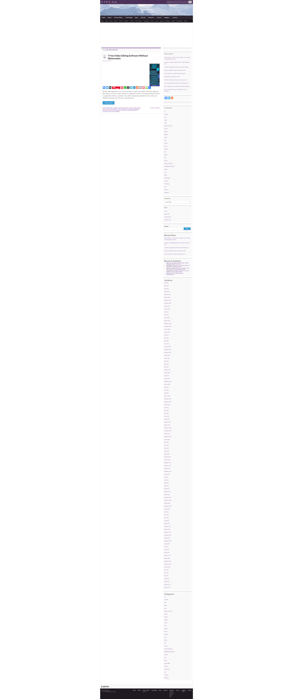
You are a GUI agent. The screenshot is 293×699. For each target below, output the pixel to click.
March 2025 (166, 317)
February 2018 (167, 457)
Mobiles (166, 169)
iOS (165, 152)
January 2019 (167, 425)
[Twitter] (107, 2)
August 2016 (167, 509)
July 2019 (166, 407)
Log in (165, 211)
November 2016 (167, 500)
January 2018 (167, 459)
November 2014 (167, 564)
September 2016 (167, 506)
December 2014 (167, 561)
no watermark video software (119, 110)
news (165, 172)
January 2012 (167, 587)
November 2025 (167, 303)
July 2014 (166, 570)
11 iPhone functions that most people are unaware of (175, 80)
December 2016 (167, 497)
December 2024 (167, 323)
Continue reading (108, 103)
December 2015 (167, 532)
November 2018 (167, 430)
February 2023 (167, 370)
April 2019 (166, 416)
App (165, 117)
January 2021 (167, 378)
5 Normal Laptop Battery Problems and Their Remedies (176, 67)
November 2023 (167, 352)
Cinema (166, 128)
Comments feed (167, 217)
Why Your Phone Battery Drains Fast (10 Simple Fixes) (176, 83)
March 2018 (166, 454)
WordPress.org (167, 219)
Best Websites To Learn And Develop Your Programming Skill (177, 268)
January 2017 (167, 494)
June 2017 (166, 480)
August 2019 (167, 404)
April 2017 (166, 486)
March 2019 (166, 419)
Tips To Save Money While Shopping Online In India (177, 263)
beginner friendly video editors (121, 107)
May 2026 (166, 288)
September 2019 (167, 401)
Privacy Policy (118, 17)
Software (151, 17)
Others (165, 175)
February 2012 (167, 584)
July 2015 (166, 546)
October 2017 (167, 468)
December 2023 (167, 349)
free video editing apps (133, 109)
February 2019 (167, 422)
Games (165, 137)
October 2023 (167, 355)
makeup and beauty (168, 163)
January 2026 (167, 297)
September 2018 (167, 436)
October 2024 (167, 329)
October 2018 (167, 433)
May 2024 (166, 341)
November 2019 (167, 399)
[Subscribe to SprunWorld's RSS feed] (102, 2)
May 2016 (166, 517)
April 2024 (166, 343)
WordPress (171, 693)
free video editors (107, 110)
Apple (165, 120)
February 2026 (167, 294)
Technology (129, 17)
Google (165, 143)
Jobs (165, 157)
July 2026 (166, 283)
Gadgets (166, 17)
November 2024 (167, 326)
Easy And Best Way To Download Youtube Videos (177, 265)
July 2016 (166, 512)
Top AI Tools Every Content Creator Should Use (174, 73)
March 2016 (166, 523)
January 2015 (167, 558)
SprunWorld (146, 9)
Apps (136, 17)
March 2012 (166, 581)
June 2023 (166, 364)
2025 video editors (108, 107)
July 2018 (166, 442)
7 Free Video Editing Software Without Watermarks (128, 57)
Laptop (165, 160)
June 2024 (166, 338)
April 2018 (166, 451)
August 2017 (167, 474)
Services (126, 21)
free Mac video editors (111, 109)
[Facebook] (104, 2)
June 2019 (166, 410)
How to (159, 17)
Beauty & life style (168, 125)
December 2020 (167, 381)
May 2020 (166, 393)
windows (166, 189)
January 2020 (167, 396)
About (109, 17)
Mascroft (168, 263)
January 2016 (167, 529)
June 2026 (166, 285)
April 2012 (166, 578)
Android (173, 21)
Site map (144, 691)
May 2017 (166, 483)
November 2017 (167, 465)
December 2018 (167, 428)
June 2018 (166, 445)
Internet (143, 17)
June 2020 (166, 390)
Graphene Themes (112, 691)
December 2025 (167, 300)
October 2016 (167, 503)
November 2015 (167, 535)
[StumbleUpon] (113, 2)
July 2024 (166, 335)
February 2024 (167, 346)
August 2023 (167, 358)
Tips (165, 186)
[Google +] (110, 2)
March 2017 (166, 488)
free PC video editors (122, 109)
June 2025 (166, 314)
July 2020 (166, 387)
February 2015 (167, 555)
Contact (174, 17)
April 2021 (166, 375)
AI (164, 111)
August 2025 (167, 309)
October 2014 (167, 567)
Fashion (166, 131)
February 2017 (167, 491)
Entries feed (166, 214)
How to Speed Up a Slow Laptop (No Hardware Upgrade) (176, 86)
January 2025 (167, 320)
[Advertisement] (146, 34)
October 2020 (167, 384)
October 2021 (167, 372)
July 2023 (166, 361)
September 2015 (167, 541)
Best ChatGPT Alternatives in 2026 (172, 76)
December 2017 (167, 462)
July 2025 (166, 312)
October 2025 (167, 306)
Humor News (170, 273)
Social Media (179, 21)
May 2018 (166, 448)
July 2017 (166, 477)
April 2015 (166, 549)
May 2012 (166, 575)
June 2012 (166, 572)
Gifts (165, 140)
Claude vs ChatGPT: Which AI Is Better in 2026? (175, 70)
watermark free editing (113, 111)
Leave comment (156, 107)
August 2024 (167, 332)
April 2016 (166, 520)
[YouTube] (115, 2)
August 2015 (167, 544)
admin (105, 60)
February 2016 (167, 526)
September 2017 (167, 471)
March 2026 (166, 291)
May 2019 (166, 413)
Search (166, 226)
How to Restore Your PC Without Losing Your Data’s (177, 271)
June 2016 (166, 515)
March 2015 (166, 552)
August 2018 (167, 439)
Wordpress (166, 192)
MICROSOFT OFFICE (169, 166)
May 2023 (166, 367)
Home (103, 17)
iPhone (185, 21)
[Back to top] (289, 695)
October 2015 (167, 538)
